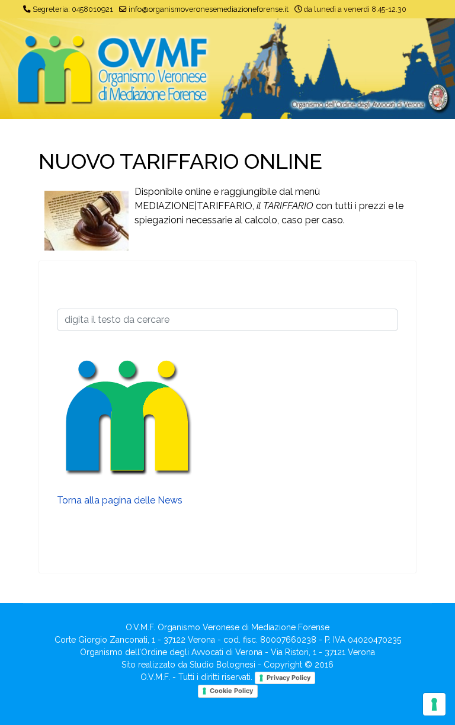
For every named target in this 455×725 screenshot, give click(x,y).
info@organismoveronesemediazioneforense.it (209, 9)
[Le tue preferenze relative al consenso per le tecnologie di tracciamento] (434, 704)
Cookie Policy (231, 690)
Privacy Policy (288, 677)
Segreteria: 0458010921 (73, 9)
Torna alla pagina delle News (119, 500)
